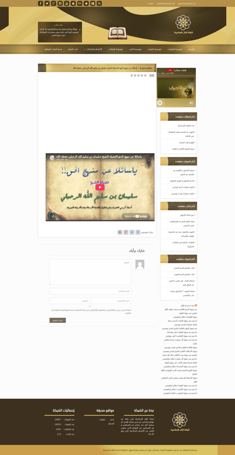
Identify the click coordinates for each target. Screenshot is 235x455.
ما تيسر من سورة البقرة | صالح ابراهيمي (181, 385)
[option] (60, 30)
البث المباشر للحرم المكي (184, 268)
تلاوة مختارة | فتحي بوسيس (182, 193)
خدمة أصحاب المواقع (53, 49)
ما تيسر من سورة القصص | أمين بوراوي (181, 336)
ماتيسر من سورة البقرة (188, 313)
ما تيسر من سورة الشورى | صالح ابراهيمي (180, 393)
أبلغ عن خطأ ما (188, 59)
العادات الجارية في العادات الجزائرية (183, 244)
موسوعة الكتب (135, 49)
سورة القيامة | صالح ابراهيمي (185, 317)
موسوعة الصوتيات (175, 49)
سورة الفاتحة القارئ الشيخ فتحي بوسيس (180, 347)
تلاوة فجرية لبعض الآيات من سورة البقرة (181, 362)
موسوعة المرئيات (154, 49)
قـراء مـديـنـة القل (188, 305)
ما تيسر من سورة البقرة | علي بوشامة (182, 332)
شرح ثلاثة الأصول (187, 215)
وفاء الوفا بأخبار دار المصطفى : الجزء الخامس (181, 223)
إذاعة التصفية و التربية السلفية (182, 180)
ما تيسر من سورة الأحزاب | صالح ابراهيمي (180, 389)
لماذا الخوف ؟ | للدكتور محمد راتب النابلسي (182, 293)
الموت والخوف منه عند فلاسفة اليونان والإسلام (181, 234)
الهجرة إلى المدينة (186, 142)
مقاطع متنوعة (146, 68)
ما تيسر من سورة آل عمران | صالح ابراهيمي (180, 359)
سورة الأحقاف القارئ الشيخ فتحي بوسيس (180, 351)
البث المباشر (73, 49)
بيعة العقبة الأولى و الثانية (183, 149)
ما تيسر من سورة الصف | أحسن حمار (182, 320)
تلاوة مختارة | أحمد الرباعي (183, 187)
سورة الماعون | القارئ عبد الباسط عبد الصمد (183, 172)
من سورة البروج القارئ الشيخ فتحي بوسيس (179, 328)
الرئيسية (191, 49)
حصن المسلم (111, 421)
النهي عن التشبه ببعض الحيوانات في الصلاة (181, 134)
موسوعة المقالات (115, 49)
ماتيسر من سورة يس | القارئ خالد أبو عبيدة (180, 355)
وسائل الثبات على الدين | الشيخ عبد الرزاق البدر (181, 282)
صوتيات (102, 419)
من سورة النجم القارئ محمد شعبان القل (181, 309)
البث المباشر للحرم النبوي (184, 274)
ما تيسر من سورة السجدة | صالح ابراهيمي (180, 366)
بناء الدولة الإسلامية (186, 125)
